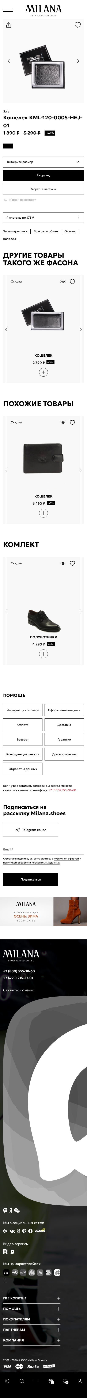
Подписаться (30, 879)
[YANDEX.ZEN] (30, 1231)
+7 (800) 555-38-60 (62, 790)
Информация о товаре (23, 710)
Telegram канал (34, 830)
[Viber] (5, 1210)
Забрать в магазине (43, 189)
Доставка (64, 725)
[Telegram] (12, 1252)
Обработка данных (23, 769)
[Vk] (12, 1231)
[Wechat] (17, 1210)
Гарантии (64, 739)
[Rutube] (5, 1251)
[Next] (78, 61)
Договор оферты (64, 754)
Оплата (23, 725)
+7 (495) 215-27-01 (18, 978)
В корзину (43, 175)
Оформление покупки (64, 710)
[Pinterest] (24, 1231)
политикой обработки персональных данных (31, 862)
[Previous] (9, 61)
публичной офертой (66, 858)
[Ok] (18, 1231)
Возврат (23, 739)
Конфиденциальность (22, 754)
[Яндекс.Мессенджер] (11, 1210)
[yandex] (5, 1231)
